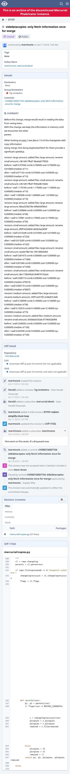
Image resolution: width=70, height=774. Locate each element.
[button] (67, 4)
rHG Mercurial (12, 356)
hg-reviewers (15, 93)
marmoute (27, 44)
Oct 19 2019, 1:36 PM (18, 434)
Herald (12, 389)
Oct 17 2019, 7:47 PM (18, 419)
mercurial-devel (25, 65)
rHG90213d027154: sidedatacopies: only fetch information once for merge (34, 453)
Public (25, 36)
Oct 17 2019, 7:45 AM (18, 384)
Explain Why (29, 482)
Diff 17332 (50, 423)
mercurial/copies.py (20, 534)
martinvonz (10, 65)
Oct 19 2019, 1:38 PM (18, 461)
